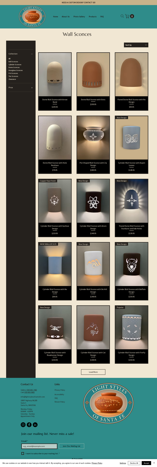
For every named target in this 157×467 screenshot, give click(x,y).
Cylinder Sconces (15, 64)
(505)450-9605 (29, 392)
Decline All (134, 463)
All (9, 58)
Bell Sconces (13, 61)
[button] (92, 16)
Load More (93, 372)
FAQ (56, 398)
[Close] (154, 463)
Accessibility (59, 394)
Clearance (12, 79)
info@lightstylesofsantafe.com (33, 397)
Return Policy (60, 402)
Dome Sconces (14, 67)
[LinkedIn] (35, 424)
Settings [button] (123, 463)
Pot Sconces (13, 73)
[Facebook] (29, 424)
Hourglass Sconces (16, 70)
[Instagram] (23, 424)
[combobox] (136, 44)
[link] (130, 16)
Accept (146, 463)
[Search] (122, 16)
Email (24, 441)
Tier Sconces (13, 76)
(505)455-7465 (32, 390)
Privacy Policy (60, 390)
